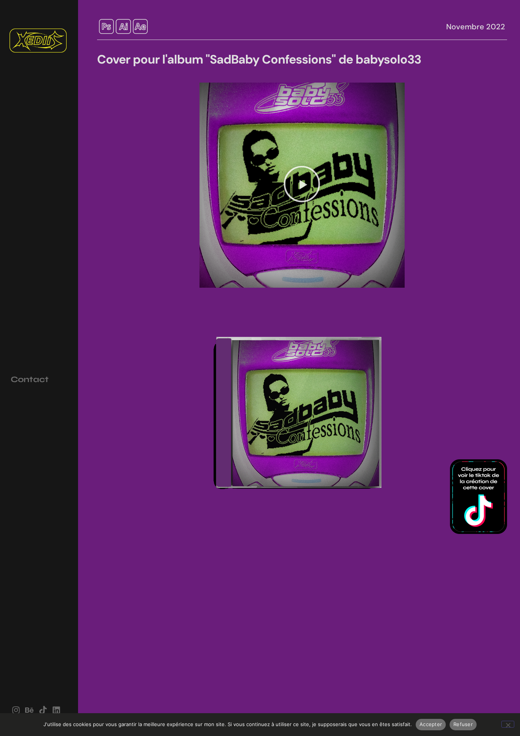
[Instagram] (16, 710)
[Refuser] (507, 724)
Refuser (463, 724)
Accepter (431, 724)
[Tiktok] (42, 710)
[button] (302, 185)
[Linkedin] (56, 710)
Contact (30, 379)
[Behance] (29, 710)
